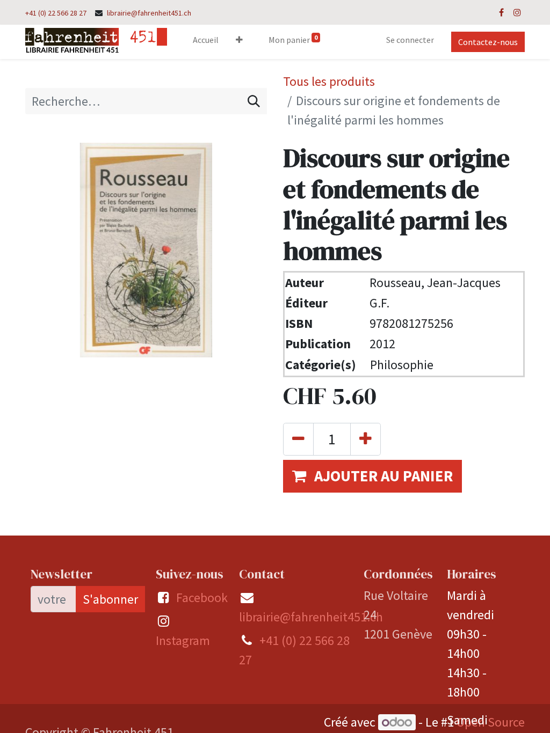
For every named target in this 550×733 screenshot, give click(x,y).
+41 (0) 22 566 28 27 (55, 13)
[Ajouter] (365, 439)
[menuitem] (206, 42)
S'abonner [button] (110, 599)
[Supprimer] (298, 439)
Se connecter (410, 39)
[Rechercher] (254, 101)
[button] (239, 42)
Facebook (202, 597)
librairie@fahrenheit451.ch (149, 13)
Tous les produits (329, 81)
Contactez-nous (488, 41)
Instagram (183, 640)
